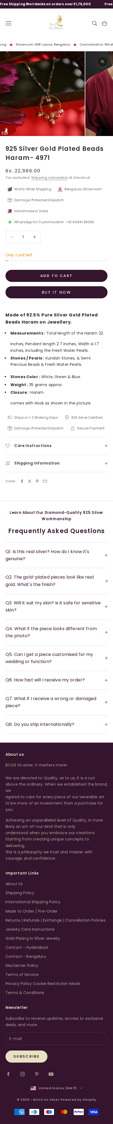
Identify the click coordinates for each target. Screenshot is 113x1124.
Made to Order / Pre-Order (31, 911)
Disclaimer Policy (21, 965)
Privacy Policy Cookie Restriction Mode (42, 983)
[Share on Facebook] (22, 481)
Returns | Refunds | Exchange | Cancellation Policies (55, 920)
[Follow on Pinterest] (36, 1074)
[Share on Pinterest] (37, 481)
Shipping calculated (49, 177)
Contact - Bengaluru (25, 956)
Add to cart (56, 275)
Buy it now (56, 292)
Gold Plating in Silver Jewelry (32, 938)
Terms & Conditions (24, 992)
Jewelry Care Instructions (30, 929)
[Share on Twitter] (29, 481)
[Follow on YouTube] (51, 1074)
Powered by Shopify (78, 1099)
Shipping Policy (19, 893)
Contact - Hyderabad (26, 947)
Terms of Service (22, 974)
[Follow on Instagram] (22, 1074)
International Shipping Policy (32, 902)
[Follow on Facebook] (8, 1074)
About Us (14, 884)
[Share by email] (45, 481)
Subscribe (26, 1056)
